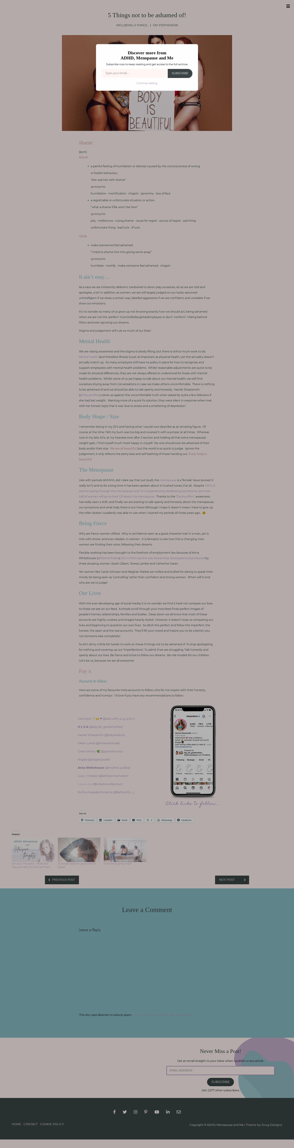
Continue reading (147, 83)
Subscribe (180, 73)
